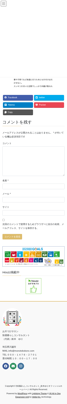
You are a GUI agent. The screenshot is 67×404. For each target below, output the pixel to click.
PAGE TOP (62, 389)
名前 (5, 180)
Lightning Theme (39, 393)
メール (6, 193)
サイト (5, 207)
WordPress (22, 393)
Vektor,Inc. (36, 397)
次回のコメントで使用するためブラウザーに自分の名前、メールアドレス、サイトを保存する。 (33, 226)
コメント (7, 143)
